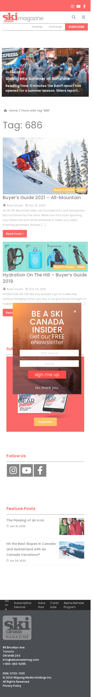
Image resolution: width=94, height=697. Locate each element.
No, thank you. (47, 387)
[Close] (75, 311)
